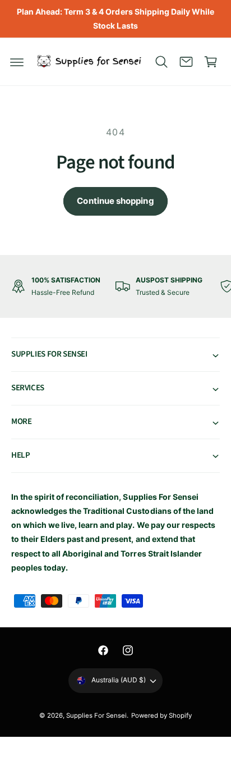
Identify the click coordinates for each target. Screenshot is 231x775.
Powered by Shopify (161, 715)
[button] (16, 61)
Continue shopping (115, 200)
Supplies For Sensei (96, 715)
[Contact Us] (186, 61)
